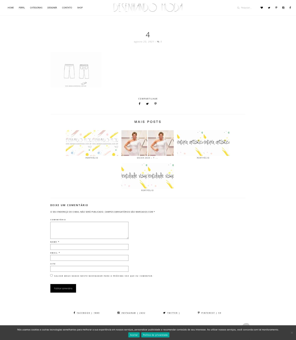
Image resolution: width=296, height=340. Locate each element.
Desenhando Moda (148, 7)
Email (54, 253)
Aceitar (134, 334)
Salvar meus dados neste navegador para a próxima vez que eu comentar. (103, 276)
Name (53, 242)
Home (11, 7)
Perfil (22, 7)
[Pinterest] (276, 7)
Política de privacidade (155, 334)
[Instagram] (283, 7)
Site (53, 264)
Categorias (36, 7)
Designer (52, 7)
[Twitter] (269, 7)
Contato (67, 7)
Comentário (58, 220)
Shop (80, 7)
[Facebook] (290, 7)
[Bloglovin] (262, 7)
